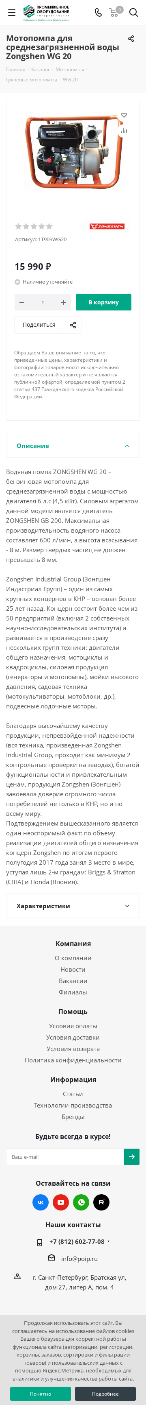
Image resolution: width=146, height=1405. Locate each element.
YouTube (61, 1202)
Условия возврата (73, 1048)
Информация (73, 1079)
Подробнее (105, 1393)
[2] (26, 226)
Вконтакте (40, 1202)
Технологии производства (73, 1105)
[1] (19, 226)
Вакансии (73, 981)
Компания (73, 943)
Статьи (73, 1094)
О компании (73, 958)
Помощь (73, 1011)
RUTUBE (101, 1202)
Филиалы (73, 992)
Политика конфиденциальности (73, 1060)
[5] (50, 226)
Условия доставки (73, 1037)
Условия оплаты (73, 1026)
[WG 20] (73, 150)
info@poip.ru (79, 1258)
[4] (42, 226)
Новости (73, 969)
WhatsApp (81, 1202)
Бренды (73, 1116)
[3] (34, 226)
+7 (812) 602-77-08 (77, 1241)
